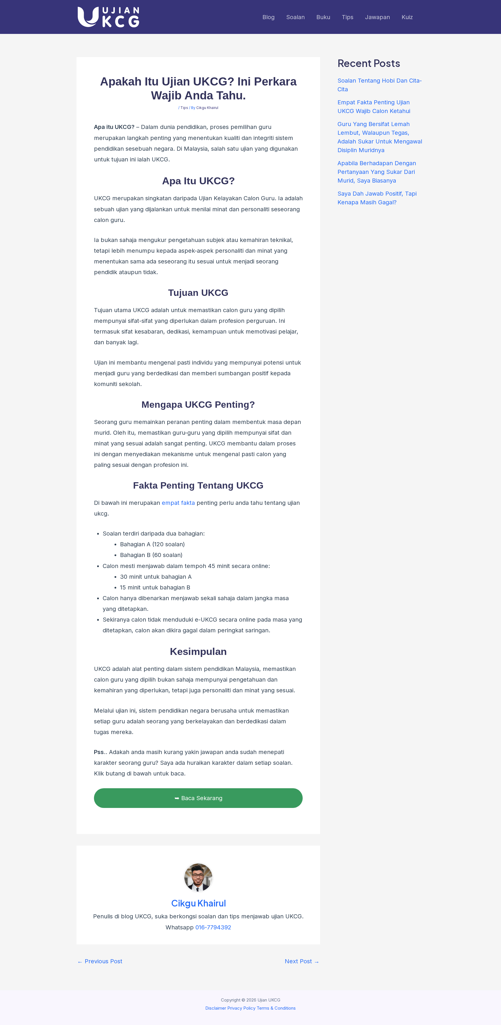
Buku (323, 17)
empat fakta (178, 502)
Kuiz (407, 17)
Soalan (295, 17)
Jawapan (377, 17)
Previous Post (99, 961)
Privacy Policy (241, 1008)
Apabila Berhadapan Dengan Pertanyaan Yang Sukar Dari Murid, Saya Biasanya (376, 172)
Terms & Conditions (276, 1008)
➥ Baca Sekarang (198, 798)
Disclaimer (215, 1008)
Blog (268, 17)
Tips (347, 17)
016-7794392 (213, 927)
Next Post (302, 961)
